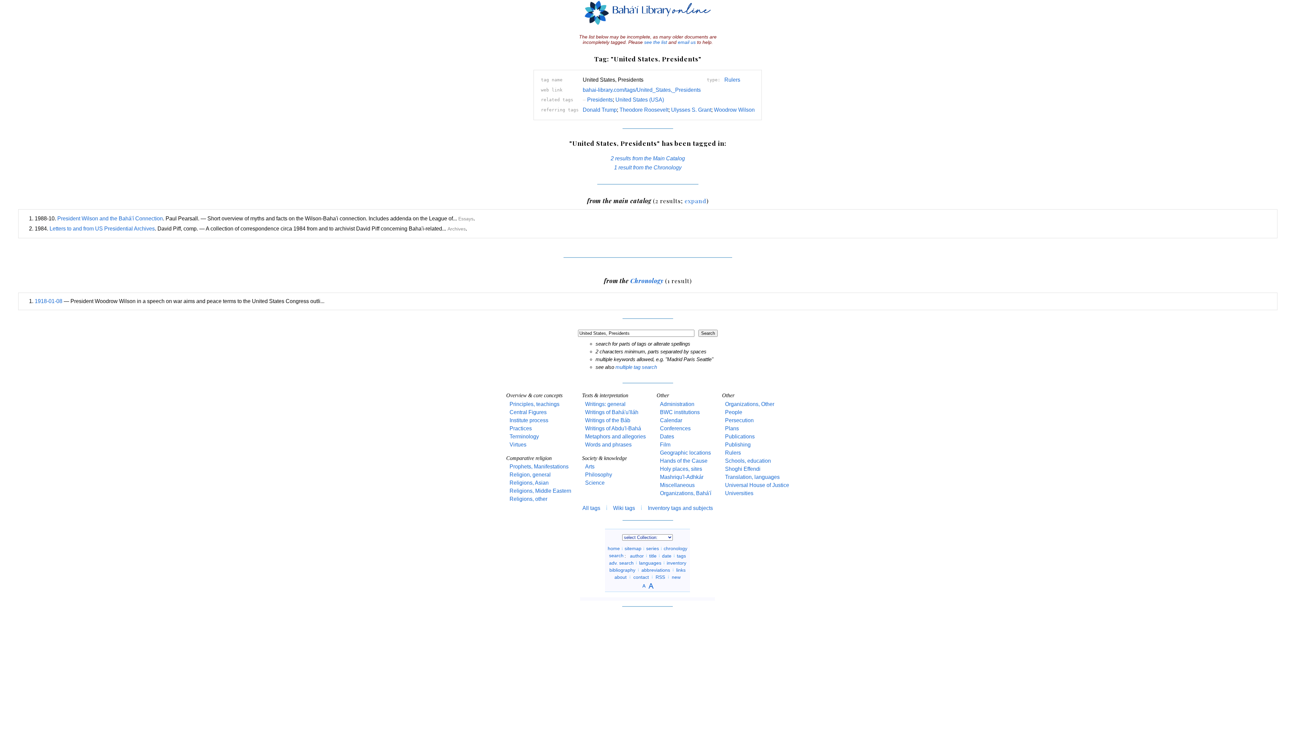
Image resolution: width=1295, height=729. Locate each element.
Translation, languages (752, 477)
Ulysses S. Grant (691, 110)
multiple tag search (636, 367)
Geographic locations (685, 453)
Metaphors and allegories (615, 436)
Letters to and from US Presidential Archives (102, 229)
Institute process (529, 420)
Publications (740, 436)
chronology (675, 548)
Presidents (598, 100)
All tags (591, 508)
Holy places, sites (681, 469)
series (652, 548)
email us (687, 42)
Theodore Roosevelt (644, 110)
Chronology (646, 281)
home (614, 548)
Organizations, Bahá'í (685, 493)
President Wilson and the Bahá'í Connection (110, 218)
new (676, 576)
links (681, 569)
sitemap (633, 548)
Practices (521, 428)
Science (595, 483)
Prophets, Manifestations (539, 466)
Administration (677, 404)
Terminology (524, 436)
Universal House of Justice (757, 485)
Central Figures (528, 412)
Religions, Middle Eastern (540, 491)
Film (665, 445)
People (733, 412)
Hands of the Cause (684, 461)
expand (696, 201)
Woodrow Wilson (734, 110)
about (620, 576)
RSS (660, 576)
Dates (667, 436)
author (637, 555)
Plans (732, 428)
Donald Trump (600, 110)
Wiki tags (624, 508)
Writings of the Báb (607, 420)
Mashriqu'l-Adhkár (681, 477)
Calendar (671, 420)
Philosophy (598, 475)
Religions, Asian (529, 483)
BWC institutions (680, 412)
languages (650, 562)
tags (681, 555)
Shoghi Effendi (742, 469)
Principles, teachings (534, 404)
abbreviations (655, 569)
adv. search (621, 562)
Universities (739, 493)
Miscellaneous (677, 485)
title (653, 555)
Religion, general (530, 475)
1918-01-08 (48, 301)
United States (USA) (639, 100)
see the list (655, 42)
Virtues (518, 445)
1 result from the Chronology (648, 167)
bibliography (622, 569)
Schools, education (748, 461)
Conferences (675, 428)
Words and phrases (608, 445)
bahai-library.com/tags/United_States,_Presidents (642, 90)
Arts (590, 466)
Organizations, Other (749, 404)
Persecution (739, 420)
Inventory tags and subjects (680, 508)
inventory (676, 562)
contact (641, 576)
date (666, 555)
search (616, 555)
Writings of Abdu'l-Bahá (613, 428)
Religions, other (528, 499)
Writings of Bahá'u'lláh (611, 412)
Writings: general (605, 404)
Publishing (738, 445)
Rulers (732, 80)
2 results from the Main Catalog (648, 158)
